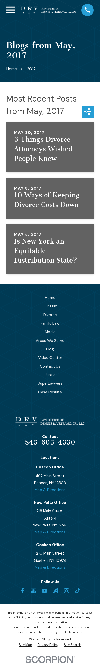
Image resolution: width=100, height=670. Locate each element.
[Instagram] (66, 590)
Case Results (50, 392)
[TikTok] (77, 590)
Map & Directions (50, 489)
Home (50, 297)
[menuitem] (25, 645)
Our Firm (50, 306)
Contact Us (50, 366)
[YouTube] (44, 590)
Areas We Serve (50, 340)
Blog (50, 349)
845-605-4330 (50, 442)
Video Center (50, 357)
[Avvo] (55, 590)
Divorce (50, 314)
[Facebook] (22, 590)
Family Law (50, 323)
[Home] (48, 10)
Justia (50, 375)
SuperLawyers (50, 383)
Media (50, 331)
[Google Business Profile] (33, 590)
